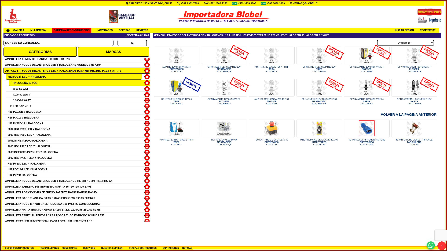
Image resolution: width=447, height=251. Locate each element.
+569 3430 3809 (276, 3)
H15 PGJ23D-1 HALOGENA (24, 111)
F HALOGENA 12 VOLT (24, 82)
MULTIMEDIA (38, 30)
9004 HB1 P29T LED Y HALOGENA (29, 129)
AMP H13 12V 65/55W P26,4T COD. (176, 69)
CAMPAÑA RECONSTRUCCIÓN (72, 30)
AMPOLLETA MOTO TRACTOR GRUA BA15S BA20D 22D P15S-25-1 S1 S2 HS (53, 209)
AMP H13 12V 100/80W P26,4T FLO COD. (271, 101)
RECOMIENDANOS (49, 248)
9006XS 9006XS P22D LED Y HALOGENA (33, 152)
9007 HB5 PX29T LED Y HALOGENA (30, 157)
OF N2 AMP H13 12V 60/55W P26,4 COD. (367, 69)
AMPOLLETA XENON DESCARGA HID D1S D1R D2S (37, 59)
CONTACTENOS (171, 248)
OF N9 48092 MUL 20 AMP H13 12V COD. (414, 101)
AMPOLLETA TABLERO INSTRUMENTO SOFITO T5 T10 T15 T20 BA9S (48, 186)
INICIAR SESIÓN (404, 30)
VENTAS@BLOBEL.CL (306, 3)
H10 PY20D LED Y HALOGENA (27, 163)
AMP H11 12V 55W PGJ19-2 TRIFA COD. (176, 142)
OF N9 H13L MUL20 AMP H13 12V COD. (224, 69)
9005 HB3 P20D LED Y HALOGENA (29, 134)
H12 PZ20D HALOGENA (22, 175)
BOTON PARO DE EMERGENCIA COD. (272, 142)
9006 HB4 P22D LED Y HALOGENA (29, 146)
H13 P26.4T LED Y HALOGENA (27, 76)
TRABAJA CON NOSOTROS (143, 248)
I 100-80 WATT (21, 94)
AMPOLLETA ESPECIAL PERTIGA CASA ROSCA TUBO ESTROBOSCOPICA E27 (54, 215)
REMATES (142, 30)
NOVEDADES (105, 30)
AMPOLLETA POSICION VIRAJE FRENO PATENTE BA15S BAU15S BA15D (51, 192)
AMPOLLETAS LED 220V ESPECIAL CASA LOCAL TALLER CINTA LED (48, 221)
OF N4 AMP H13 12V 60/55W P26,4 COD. (367, 101)
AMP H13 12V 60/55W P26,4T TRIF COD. (271, 69)
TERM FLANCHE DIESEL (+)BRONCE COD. (414, 142)
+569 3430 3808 (247, 3)
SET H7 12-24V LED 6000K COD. (224, 142)
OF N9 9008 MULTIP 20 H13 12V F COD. (414, 69)
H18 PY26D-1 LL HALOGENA (25, 123)
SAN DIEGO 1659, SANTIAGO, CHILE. (150, 3)
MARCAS (113, 52)
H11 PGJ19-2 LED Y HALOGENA (27, 169)
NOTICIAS (187, 248)
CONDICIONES (69, 248)
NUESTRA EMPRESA (112, 248)
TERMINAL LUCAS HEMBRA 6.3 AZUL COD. (366, 142)
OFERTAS (124, 30)
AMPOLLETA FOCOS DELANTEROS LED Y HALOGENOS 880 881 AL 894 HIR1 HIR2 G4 (58, 180)
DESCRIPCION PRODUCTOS (19, 248)
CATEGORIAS (40, 52)
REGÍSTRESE (427, 30)
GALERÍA (18, 30)
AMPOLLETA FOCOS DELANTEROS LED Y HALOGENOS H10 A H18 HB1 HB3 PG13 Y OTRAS (63, 70)
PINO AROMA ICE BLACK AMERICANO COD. (319, 142)
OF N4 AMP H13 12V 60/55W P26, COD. (224, 101)
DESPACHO (89, 248)
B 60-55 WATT (21, 88)
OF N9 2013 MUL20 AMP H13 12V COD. (319, 69)
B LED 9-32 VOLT (20, 106)
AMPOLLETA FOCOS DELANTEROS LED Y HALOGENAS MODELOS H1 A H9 (53, 64)
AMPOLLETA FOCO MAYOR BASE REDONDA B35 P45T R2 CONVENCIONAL (52, 203)
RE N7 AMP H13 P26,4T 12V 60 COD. (176, 101)
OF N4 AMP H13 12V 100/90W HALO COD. (319, 101)
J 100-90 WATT (22, 100)
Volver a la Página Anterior (409, 114)
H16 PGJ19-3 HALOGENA (23, 117)
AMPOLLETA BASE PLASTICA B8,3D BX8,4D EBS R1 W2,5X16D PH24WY (50, 198)
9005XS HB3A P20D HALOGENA (27, 140)
